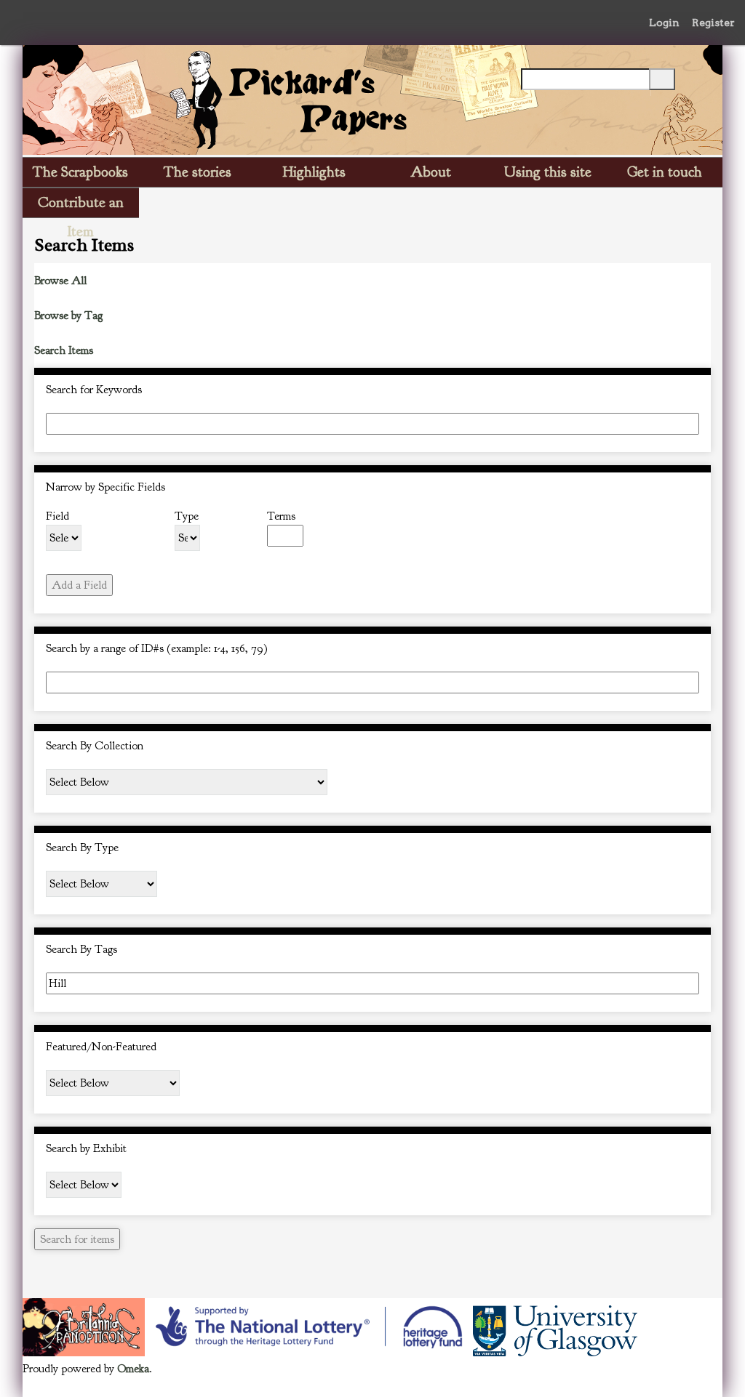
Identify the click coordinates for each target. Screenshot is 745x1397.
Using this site (547, 172)
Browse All (60, 280)
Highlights (314, 172)
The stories (197, 172)
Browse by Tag (68, 315)
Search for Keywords (94, 389)
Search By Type (82, 847)
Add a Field (79, 585)
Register (713, 22)
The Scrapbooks (80, 172)
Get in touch (664, 172)
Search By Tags (81, 949)
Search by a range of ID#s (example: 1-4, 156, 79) (157, 648)
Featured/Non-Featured (101, 1046)
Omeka (133, 1368)
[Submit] (662, 79)
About (430, 172)
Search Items (63, 350)
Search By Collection (94, 745)
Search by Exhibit (86, 1148)
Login (664, 22)
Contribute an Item (81, 205)
